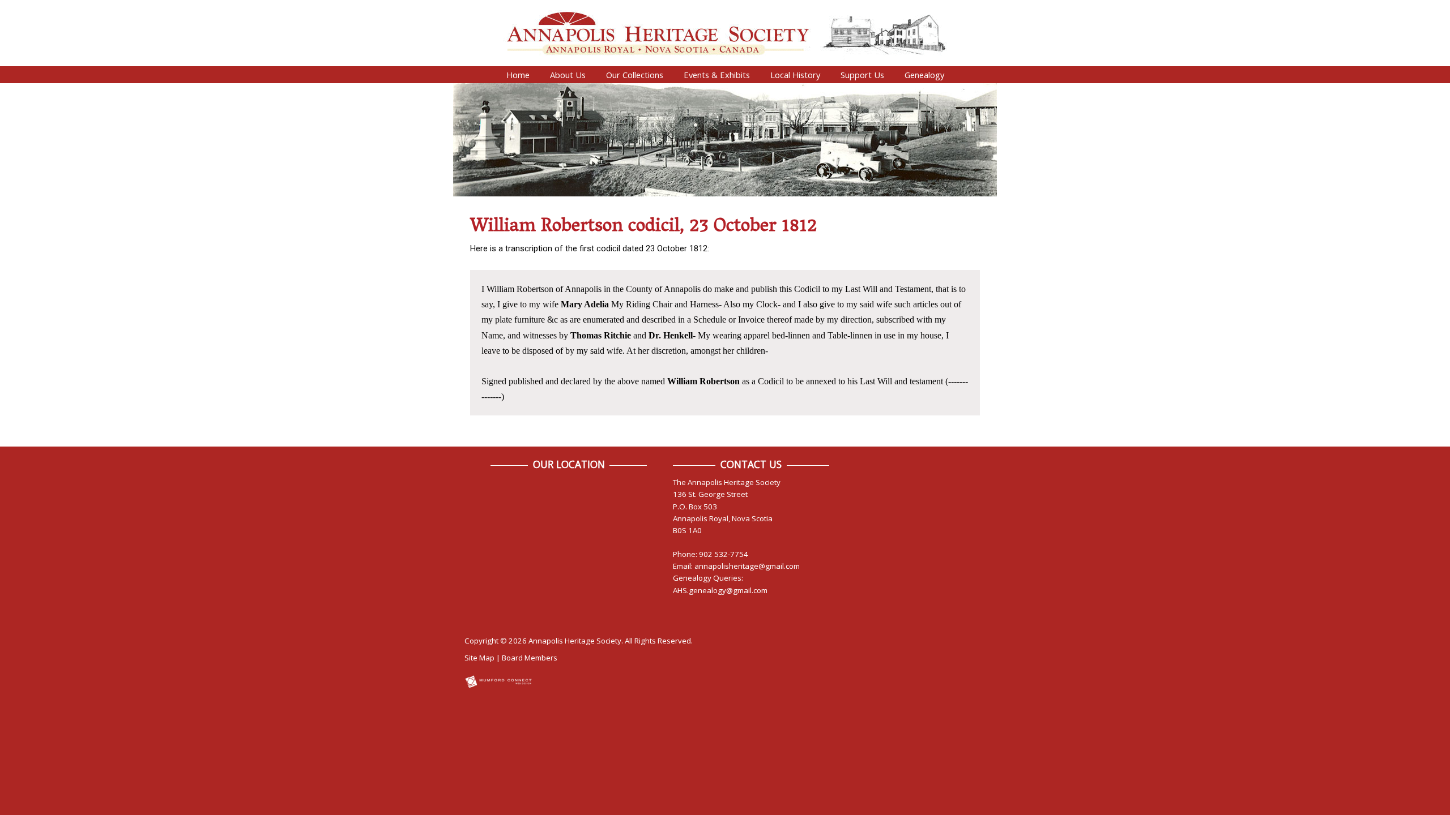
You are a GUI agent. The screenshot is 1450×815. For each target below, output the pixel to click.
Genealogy (924, 74)
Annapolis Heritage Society (574, 641)
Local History (795, 74)
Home (518, 74)
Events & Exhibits (717, 74)
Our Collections (634, 74)
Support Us (862, 74)
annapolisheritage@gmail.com (747, 566)
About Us (568, 74)
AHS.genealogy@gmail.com (720, 590)
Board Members (529, 658)
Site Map (479, 658)
